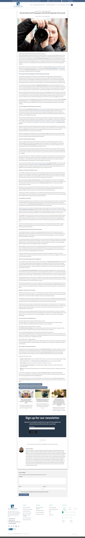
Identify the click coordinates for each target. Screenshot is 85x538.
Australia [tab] (75, 508)
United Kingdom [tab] (69, 509)
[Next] (66, 402)
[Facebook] (9, 526)
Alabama (63, 520)
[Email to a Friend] (45, 440)
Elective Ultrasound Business (51, 68)
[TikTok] (18, 526)
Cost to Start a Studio (27, 517)
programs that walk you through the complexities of (35, 164)
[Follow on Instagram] (70, 1)
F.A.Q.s (58, 4)
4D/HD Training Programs (27, 509)
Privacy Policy (75, 534)
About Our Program (26, 507)
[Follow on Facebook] (68, 1)
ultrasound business (36, 360)
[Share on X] (42, 440)
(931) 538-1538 (12, 520)
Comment (21, 476)
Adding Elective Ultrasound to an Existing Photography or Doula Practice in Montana (42, 400)
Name (20, 486)
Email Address (32, 426)
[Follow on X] (72, 1)
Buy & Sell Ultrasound (40, 512)
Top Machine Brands (40, 510)
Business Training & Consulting (26, 515)
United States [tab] (64, 509)
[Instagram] (11, 526)
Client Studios (62, 4)
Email (44, 486)
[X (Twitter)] (14, 526)
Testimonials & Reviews (53, 509)
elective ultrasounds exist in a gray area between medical (36, 172)
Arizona (63, 521)
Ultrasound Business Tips (45, 11)
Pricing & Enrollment (26, 511)
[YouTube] (16, 526)
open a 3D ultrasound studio (55, 133)
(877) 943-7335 (12, 518)
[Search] (72, 5)
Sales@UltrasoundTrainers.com (15, 521)
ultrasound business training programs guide (30, 148)
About (31, 4)
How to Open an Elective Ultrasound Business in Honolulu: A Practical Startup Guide (26, 400)
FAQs (50, 511)
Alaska (71, 520)
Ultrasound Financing (40, 514)
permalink (56, 444)
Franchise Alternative (27, 519)
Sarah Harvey (47, 16)
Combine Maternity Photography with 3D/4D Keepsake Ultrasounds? (35, 73)
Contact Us (68, 4)
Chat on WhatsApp (12, 523)
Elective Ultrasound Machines (39, 508)
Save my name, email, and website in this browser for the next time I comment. (34, 491)
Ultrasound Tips (38, 11)
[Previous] (18, 402)
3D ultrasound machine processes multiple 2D (37, 110)
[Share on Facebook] (40, 440)
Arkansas (71, 521)
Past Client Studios (52, 507)
